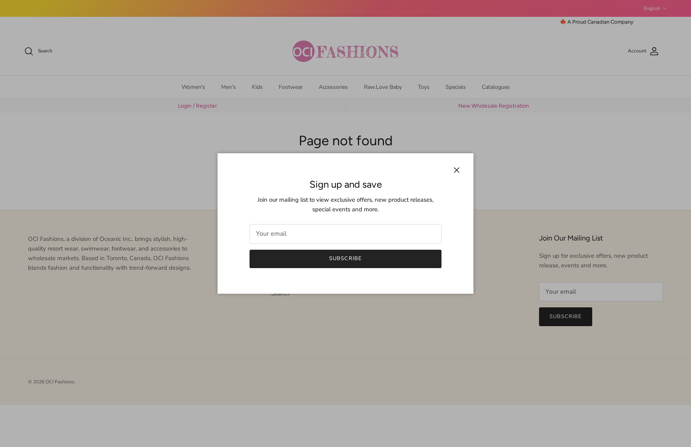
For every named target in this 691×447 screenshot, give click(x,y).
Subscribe (345, 258)
